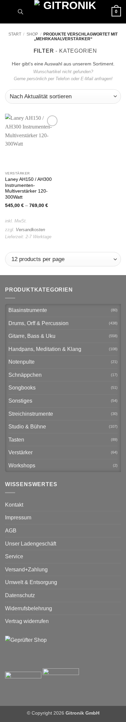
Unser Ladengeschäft (30, 544)
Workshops (21, 465)
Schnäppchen (25, 375)
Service (14, 556)
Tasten (16, 440)
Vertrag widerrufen (27, 621)
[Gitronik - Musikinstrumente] (67, 11)
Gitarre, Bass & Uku (31, 336)
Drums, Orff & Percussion (38, 323)
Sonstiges (20, 401)
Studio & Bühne (27, 426)
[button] (9, 11)
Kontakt (14, 505)
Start (14, 34)
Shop (32, 34)
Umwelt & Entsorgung (31, 582)
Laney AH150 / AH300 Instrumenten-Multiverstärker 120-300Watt (28, 188)
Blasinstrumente (27, 310)
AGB (10, 530)
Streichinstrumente (30, 414)
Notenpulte (21, 362)
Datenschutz (20, 595)
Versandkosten (30, 229)
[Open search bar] (20, 12)
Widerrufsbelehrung (28, 608)
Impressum (18, 517)
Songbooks (22, 388)
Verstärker (20, 452)
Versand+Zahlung (26, 569)
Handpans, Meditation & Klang (44, 349)
